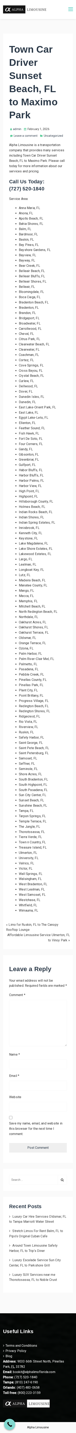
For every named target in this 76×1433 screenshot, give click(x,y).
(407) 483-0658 (28, 1387)
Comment (17, 995)
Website (15, 1097)
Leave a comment (25, 135)
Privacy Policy (15, 1351)
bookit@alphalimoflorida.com (33, 1372)
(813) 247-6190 (26, 1382)
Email (14, 1076)
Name (14, 1054)
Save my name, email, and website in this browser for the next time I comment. (35, 1128)
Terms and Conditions (21, 1346)
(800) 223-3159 (29, 1393)
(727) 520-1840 (25, 1377)
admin (17, 129)
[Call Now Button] (9, 1424)
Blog (8, 1356)
